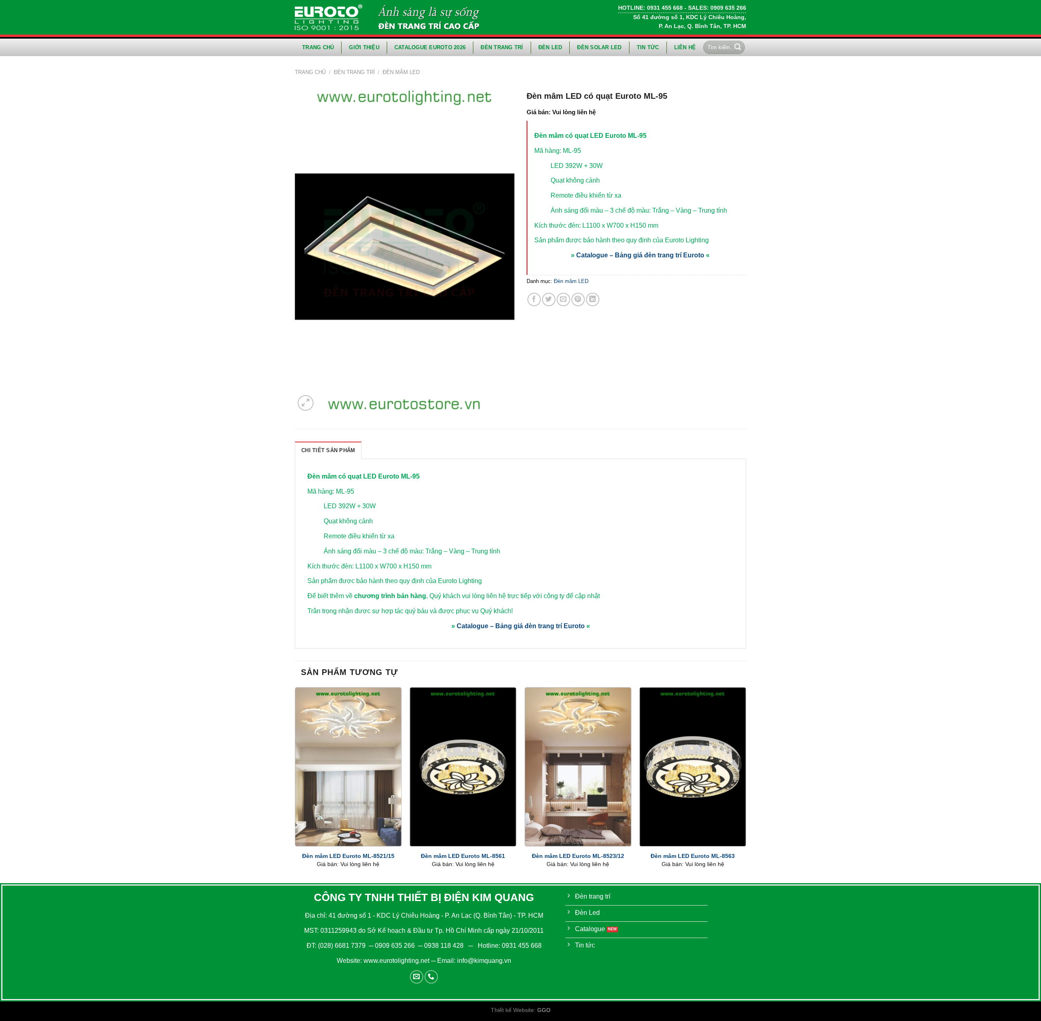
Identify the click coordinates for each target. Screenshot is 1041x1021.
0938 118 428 (444, 945)
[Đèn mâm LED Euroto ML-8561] (463, 767)
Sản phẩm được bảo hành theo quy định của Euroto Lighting (621, 240)
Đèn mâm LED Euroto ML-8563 (693, 856)
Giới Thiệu (364, 47)
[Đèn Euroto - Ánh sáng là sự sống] (328, 17)
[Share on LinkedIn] (592, 299)
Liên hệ (685, 47)
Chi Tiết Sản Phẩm (328, 450)
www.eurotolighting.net (396, 960)
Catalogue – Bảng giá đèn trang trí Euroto (640, 255)
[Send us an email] (416, 977)
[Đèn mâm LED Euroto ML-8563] (693, 767)
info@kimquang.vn (484, 960)
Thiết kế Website (512, 1010)
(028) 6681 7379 (342, 945)
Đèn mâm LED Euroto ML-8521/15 (348, 856)
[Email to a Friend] (563, 299)
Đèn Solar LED (599, 47)
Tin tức (648, 47)
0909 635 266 (395, 945)
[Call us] (431, 977)
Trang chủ (318, 47)
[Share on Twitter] (548, 299)
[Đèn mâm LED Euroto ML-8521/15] (348, 767)
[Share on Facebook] (534, 299)
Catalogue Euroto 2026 (430, 47)
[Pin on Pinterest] (578, 299)
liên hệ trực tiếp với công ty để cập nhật (543, 595)
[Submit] (738, 47)
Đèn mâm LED (401, 72)
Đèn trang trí (502, 47)
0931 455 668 (522, 945)
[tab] (328, 450)
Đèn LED (550, 47)
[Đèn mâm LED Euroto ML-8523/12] (578, 767)
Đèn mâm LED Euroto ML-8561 (463, 856)
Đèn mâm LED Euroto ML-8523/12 (578, 856)
